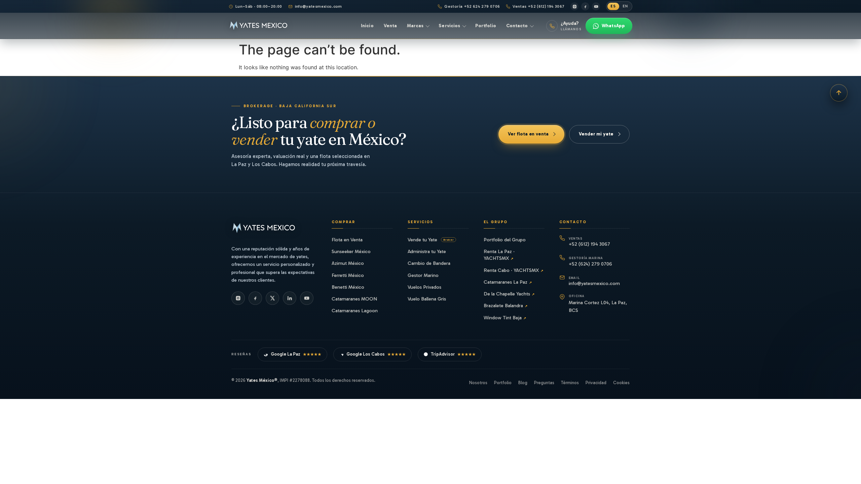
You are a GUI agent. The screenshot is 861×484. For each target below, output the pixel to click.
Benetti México (348, 287)
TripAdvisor (453, 354)
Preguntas (544, 382)
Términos (570, 382)
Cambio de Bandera (429, 263)
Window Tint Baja (505, 318)
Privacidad (596, 382)
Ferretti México (348, 275)
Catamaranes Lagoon (355, 311)
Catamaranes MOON (354, 299)
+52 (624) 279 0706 (590, 261)
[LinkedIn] (289, 298)
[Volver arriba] (839, 93)
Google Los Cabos (376, 354)
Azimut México (348, 263)
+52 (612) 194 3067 (589, 242)
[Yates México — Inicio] (258, 26)
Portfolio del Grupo (505, 240)
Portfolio (503, 382)
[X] (272, 298)
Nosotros (478, 382)
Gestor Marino (423, 275)
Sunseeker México (351, 251)
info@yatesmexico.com (318, 6)
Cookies (621, 382)
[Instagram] (574, 6)
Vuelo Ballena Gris (427, 299)
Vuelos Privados (424, 287)
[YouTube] (596, 6)
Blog (522, 382)
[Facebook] (585, 6)
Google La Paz (296, 354)
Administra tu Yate (427, 251)
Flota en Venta (347, 240)
